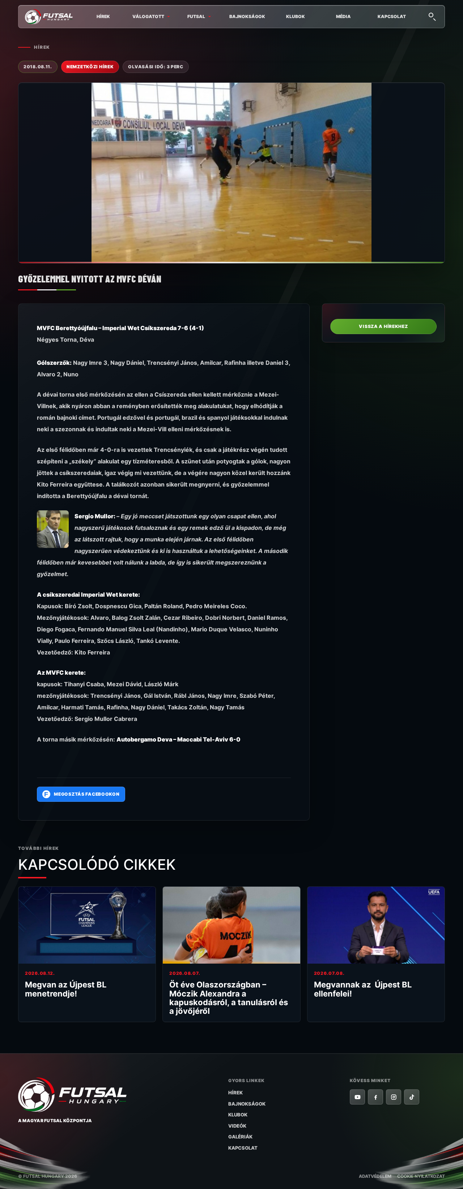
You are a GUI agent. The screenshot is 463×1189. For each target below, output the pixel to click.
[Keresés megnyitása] (431, 15)
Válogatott (148, 16)
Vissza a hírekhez (383, 326)
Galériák (240, 1137)
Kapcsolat (392, 16)
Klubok (295, 16)
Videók (237, 1126)
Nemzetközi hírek (90, 66)
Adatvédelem (375, 1176)
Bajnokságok (247, 16)
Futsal (196, 16)
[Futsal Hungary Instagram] (393, 1096)
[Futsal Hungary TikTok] (411, 1096)
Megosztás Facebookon (81, 794)
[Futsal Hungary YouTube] (357, 1096)
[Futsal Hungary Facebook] (375, 1096)
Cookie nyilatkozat (421, 1176)
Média (343, 16)
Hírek (103, 16)
